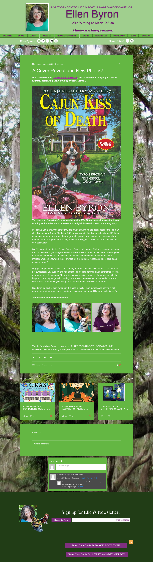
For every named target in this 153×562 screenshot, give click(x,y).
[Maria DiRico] (127, 41)
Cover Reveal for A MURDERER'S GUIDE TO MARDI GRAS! (36, 407)
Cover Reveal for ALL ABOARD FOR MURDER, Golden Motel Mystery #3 (74, 407)
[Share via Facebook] (33, 357)
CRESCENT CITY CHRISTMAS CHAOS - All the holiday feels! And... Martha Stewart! (115, 407)
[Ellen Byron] (43, 41)
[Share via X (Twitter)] (39, 357)
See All (130, 378)
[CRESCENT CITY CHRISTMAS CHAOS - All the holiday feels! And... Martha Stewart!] (115, 392)
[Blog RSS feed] (131, 542)
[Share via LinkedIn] (45, 357)
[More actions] (119, 64)
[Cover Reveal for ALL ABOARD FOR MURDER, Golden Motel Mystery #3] (76, 392)
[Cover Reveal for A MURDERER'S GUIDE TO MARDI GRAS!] (37, 392)
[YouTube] (39, 41)
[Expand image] (46, 317)
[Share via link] (51, 357)
